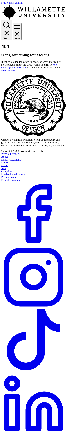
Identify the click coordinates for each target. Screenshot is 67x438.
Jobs (3, 168)
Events (4, 162)
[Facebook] (33, 244)
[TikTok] (33, 372)
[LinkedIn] (33, 435)
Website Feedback (10, 153)
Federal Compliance (11, 180)
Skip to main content (11, 2)
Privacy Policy (8, 177)
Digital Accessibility (11, 159)
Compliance (7, 171)
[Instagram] (33, 308)
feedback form (8, 70)
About (4, 156)
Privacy (5, 165)
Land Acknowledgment (13, 174)
